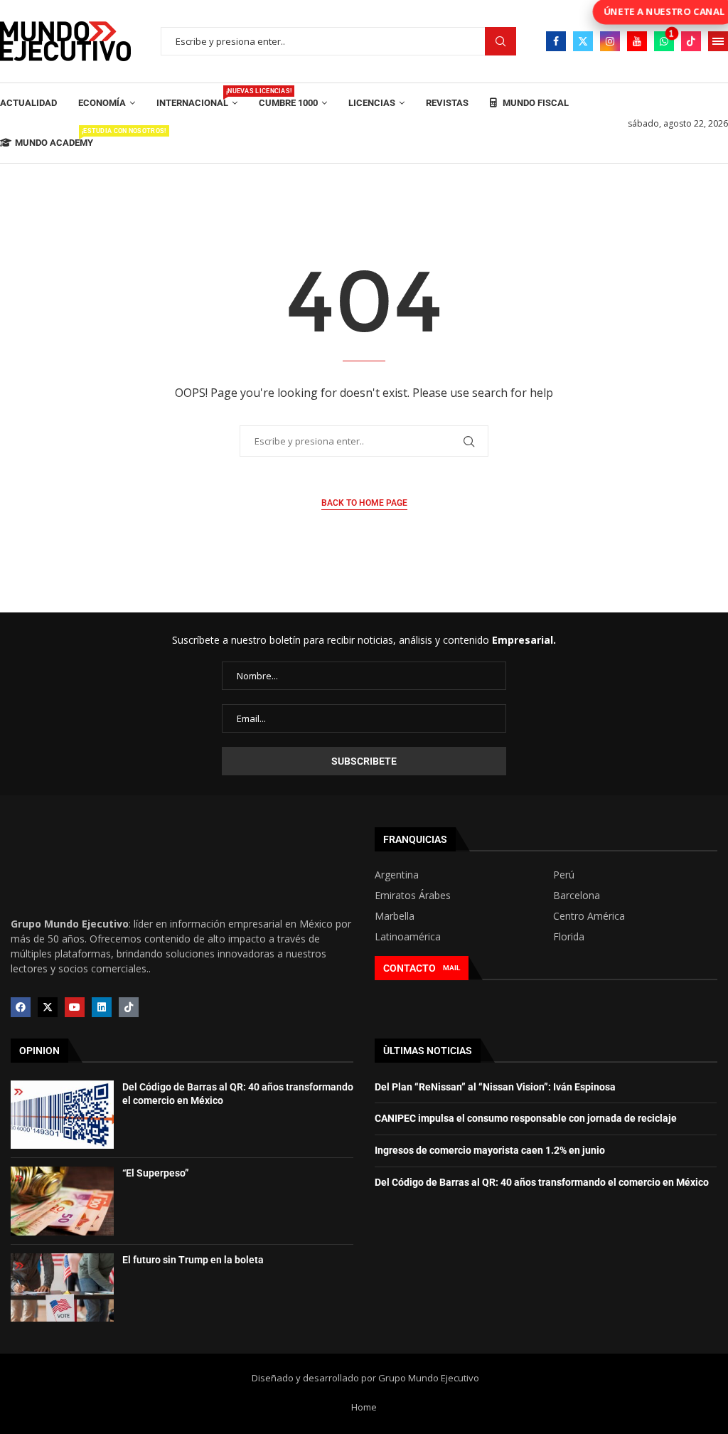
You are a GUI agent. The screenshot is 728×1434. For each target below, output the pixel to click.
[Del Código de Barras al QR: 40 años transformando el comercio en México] (62, 1114)
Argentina (397, 875)
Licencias (371, 102)
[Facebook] (556, 41)
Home (364, 1407)
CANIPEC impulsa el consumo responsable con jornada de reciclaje (526, 1118)
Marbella (394, 916)
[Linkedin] (102, 1007)
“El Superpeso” (155, 1173)
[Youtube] (637, 41)
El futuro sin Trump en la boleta (193, 1259)
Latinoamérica (408, 937)
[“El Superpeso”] (62, 1201)
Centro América (589, 916)
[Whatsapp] (664, 41)
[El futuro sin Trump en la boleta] (62, 1287)
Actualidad (28, 102)
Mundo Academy (54, 137)
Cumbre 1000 (288, 102)
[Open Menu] (718, 41)
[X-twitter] (48, 1007)
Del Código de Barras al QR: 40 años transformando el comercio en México (542, 1182)
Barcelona (576, 896)
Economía (102, 102)
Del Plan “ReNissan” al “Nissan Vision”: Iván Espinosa (495, 1087)
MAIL (451, 968)
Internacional (196, 97)
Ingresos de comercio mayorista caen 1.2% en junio (490, 1150)
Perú (563, 875)
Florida (568, 937)
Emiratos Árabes (413, 896)
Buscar (500, 41)
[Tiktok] (691, 41)
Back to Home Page (364, 503)
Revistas (447, 102)
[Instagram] (610, 41)
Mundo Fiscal (534, 102)
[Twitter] (583, 41)
